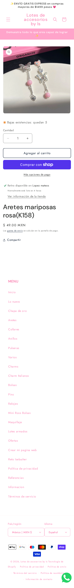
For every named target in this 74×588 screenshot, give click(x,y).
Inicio (12, 292)
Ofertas (13, 441)
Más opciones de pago (37, 174)
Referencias (16, 478)
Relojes (13, 404)
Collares (13, 329)
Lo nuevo (14, 302)
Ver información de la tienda (27, 196)
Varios (12, 357)
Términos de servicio (22, 496)
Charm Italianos (18, 376)
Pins (11, 394)
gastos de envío (15, 230)
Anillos (12, 338)
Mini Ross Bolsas (19, 413)
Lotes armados (18, 431)
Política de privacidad (23, 468)
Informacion (16, 487)
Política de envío (57, 566)
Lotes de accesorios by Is (34, 561)
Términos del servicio (25, 573)
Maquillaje (15, 422)
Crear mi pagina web (22, 450)
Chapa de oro (17, 311)
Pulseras (13, 348)
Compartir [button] (14, 240)
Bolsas (12, 385)
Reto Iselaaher (17, 459)
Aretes (12, 320)
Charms (13, 366)
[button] (8, 19)
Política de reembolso (53, 573)
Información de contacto (39, 579)
